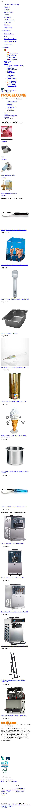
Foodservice (7, 7)
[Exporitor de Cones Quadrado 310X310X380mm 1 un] (15, 263)
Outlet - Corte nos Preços (10, 39)
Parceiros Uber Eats (5, 791)
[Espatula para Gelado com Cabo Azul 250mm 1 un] (15, 505)
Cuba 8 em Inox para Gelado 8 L (9, 333)
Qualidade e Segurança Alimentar (8, 790)
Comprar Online (8, 27)
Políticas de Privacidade (19, 804)
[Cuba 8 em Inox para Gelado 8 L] (15, 331)
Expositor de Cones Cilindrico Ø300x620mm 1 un (13, 401)
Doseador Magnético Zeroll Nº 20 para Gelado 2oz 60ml (15, 299)
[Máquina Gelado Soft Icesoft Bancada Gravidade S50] (15, 644)
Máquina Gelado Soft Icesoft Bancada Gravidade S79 (14, 612)
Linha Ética (10, 806)
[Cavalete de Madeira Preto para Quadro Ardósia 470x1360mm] (15, 678)
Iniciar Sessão (7, 22)
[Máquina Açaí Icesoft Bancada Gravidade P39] (15, 576)
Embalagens (7, 9)
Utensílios (6, 14)
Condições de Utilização (7, 804)
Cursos (2, 781)
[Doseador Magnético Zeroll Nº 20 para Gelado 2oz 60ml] (15, 297)
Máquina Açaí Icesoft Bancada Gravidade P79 (12, 543)
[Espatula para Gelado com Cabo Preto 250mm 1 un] (15, 228)
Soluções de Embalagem (11, 781)
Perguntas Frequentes (20, 788)
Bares (5, 36)
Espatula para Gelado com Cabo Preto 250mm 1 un (13, 230)
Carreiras (3, 794)
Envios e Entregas (20, 791)
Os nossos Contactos (20, 790)
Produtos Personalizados (10, 41)
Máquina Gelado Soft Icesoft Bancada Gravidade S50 (14, 646)
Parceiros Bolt (4, 793)
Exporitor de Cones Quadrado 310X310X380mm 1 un (14, 265)
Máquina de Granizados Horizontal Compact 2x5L (13, 715)
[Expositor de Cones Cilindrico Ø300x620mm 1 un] (15, 400)
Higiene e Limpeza (8, 12)
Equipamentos (7, 17)
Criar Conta (7, 25)
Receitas (2, 779)
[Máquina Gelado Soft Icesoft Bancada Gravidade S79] (15, 610)
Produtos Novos (8, 44)
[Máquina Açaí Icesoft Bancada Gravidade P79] (15, 542)
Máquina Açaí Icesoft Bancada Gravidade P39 (12, 577)
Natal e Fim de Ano (9, 34)
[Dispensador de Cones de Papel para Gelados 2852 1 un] (15, 366)
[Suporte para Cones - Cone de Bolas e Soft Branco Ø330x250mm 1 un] (15, 434)
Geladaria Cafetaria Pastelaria (11, 4)
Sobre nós (3, 788)
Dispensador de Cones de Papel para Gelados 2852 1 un (15, 367)
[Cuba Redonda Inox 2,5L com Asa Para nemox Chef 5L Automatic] (15, 469)
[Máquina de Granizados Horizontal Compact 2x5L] (15, 714)
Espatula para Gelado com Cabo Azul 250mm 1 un (13, 506)
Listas (9, 19)
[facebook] (5, 761)
